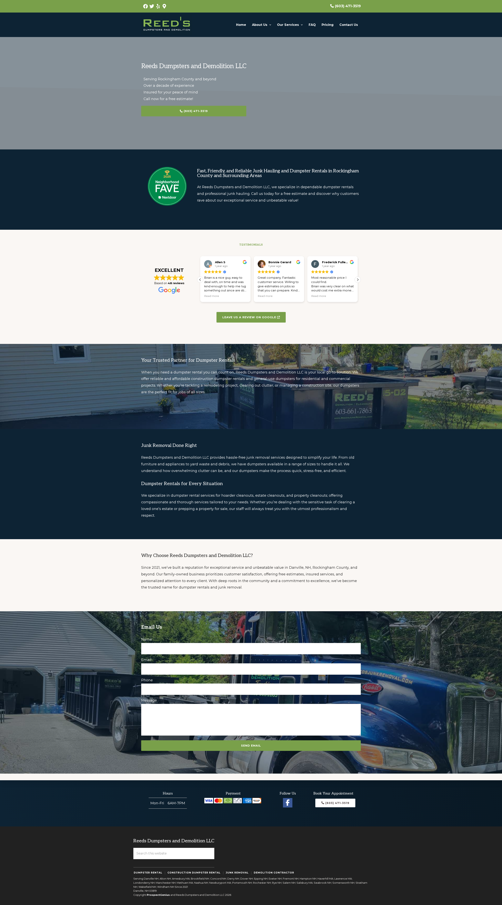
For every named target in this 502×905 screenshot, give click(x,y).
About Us (259, 25)
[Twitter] (151, 6)
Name (146, 639)
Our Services (288, 25)
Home (241, 25)
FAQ (312, 25)
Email (146, 660)
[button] (261, 24)
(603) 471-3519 (348, 6)
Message (149, 700)
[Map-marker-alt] (164, 6)
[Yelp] (158, 6)
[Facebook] (145, 6)
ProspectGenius (158, 894)
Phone (147, 680)
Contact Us (348, 25)
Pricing (328, 25)
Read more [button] (211, 295)
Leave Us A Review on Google (249, 317)
